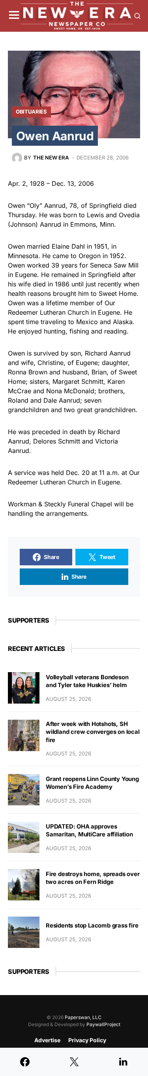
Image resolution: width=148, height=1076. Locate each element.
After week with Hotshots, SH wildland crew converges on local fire (93, 732)
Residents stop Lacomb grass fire (92, 925)
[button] (14, 16)
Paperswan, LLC (83, 1017)
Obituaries (31, 111)
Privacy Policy (87, 1040)
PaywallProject (103, 1024)
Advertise (47, 1040)
